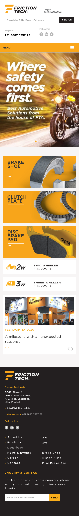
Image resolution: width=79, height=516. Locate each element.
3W (44, 442)
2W (45, 437)
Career (12, 458)
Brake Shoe (51, 453)
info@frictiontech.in (18, 408)
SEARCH (67, 20)
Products (14, 442)
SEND (54, 498)
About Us (14, 437)
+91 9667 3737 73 (17, 35)
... (9, 175)
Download (15, 447)
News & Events (19, 452)
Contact (13, 463)
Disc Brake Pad (54, 463)
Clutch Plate (52, 458)
